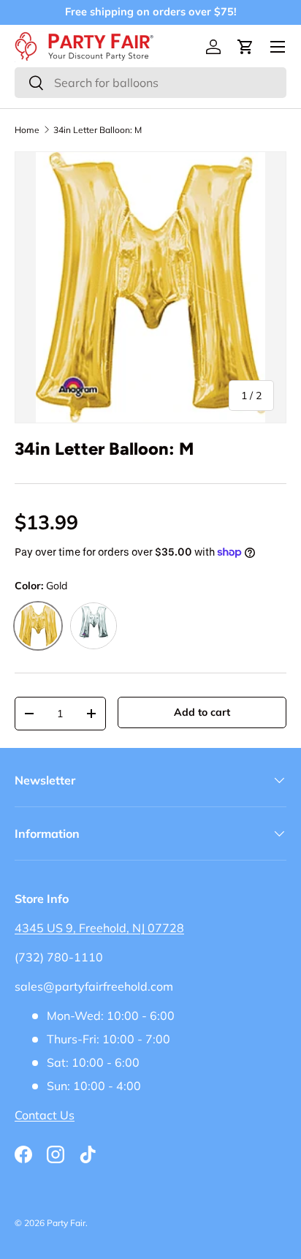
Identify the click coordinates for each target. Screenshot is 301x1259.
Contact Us (45, 1115)
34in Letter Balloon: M (97, 130)
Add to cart (202, 712)
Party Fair (66, 1222)
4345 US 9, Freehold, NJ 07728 (99, 927)
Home (27, 130)
